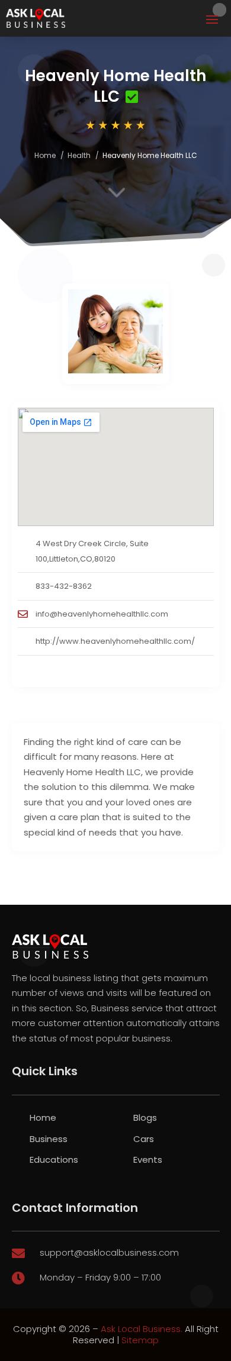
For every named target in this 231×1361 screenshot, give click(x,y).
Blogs (145, 1117)
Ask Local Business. (141, 1329)
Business (49, 1139)
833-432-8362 (64, 586)
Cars (143, 1139)
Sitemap (140, 1340)
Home (45, 155)
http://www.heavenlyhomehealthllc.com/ (115, 641)
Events (147, 1159)
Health (79, 155)
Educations (54, 1159)
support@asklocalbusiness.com (109, 1252)
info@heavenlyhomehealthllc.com (102, 614)
